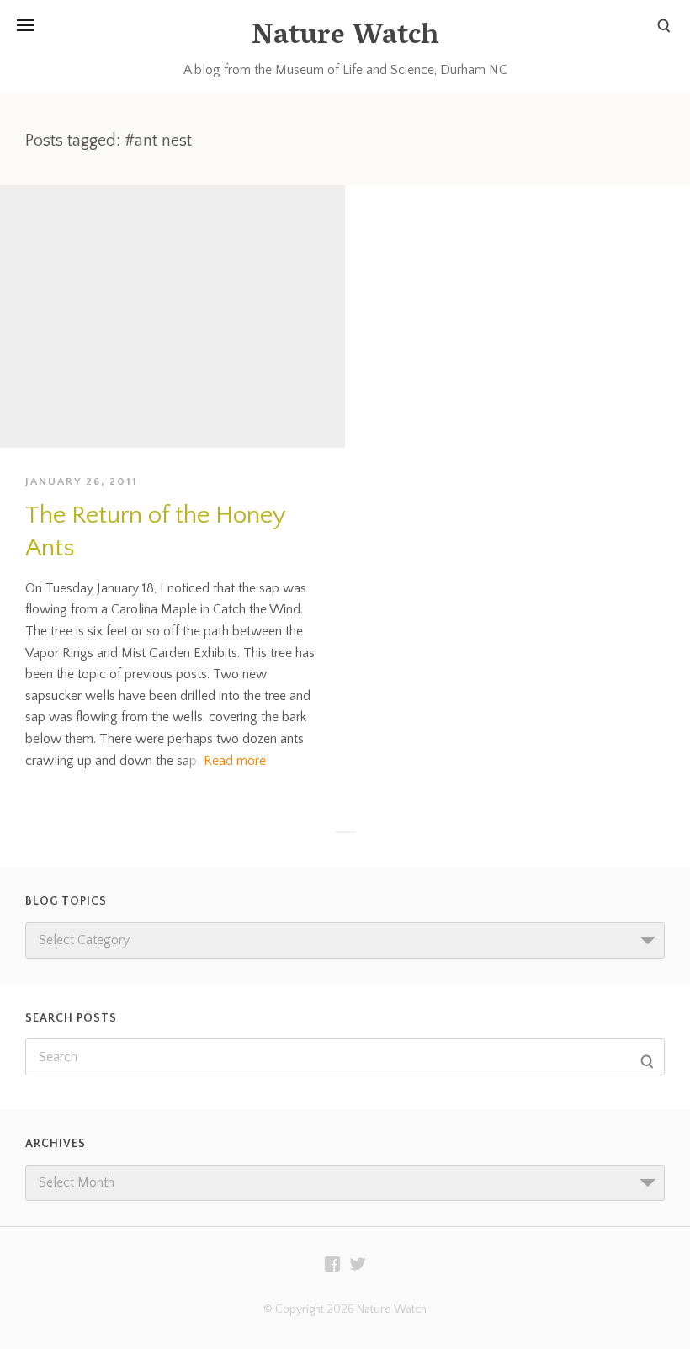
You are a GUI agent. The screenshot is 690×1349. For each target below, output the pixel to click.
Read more (235, 760)
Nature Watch (345, 37)
